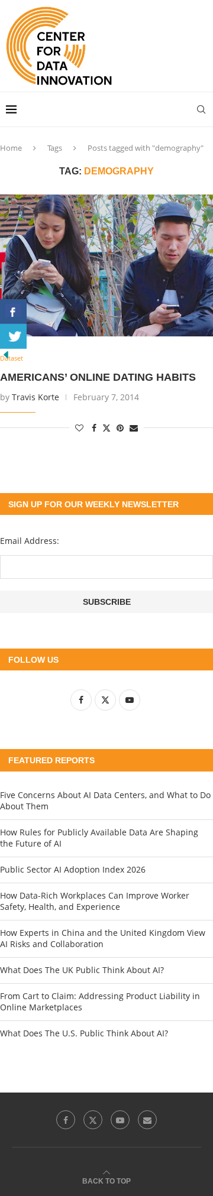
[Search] (201, 109)
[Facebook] (65, 1119)
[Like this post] (79, 427)
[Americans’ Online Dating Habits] (106, 265)
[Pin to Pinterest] (120, 427)
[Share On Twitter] (13, 336)
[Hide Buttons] (6, 354)
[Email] (147, 1119)
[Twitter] (92, 1119)
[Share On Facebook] (13, 311)
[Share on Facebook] (94, 427)
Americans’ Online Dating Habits (98, 377)
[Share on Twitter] (106, 427)
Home (11, 147)
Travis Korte (35, 397)
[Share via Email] (134, 427)
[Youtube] (120, 1119)
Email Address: (29, 540)
